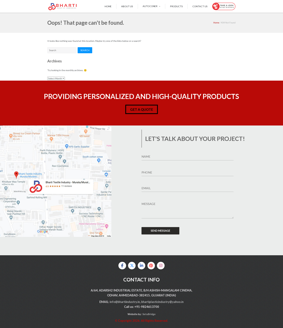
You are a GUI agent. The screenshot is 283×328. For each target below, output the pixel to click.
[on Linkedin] (141, 265)
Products (176, 6)
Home (108, 6)
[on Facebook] (122, 265)
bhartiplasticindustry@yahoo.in (162, 302)
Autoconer (150, 6)
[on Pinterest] (151, 265)
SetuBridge (149, 314)
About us (127, 6)
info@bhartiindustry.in (125, 302)
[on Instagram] (160, 265)
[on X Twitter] (132, 265)
